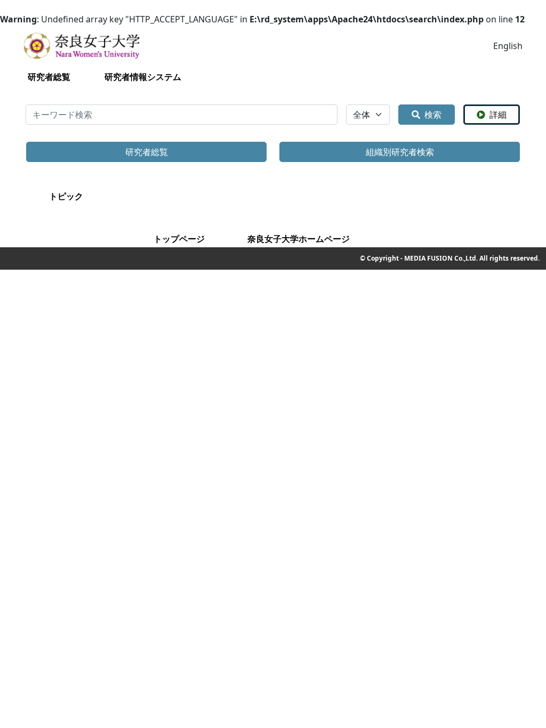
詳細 (498, 114)
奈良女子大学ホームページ (298, 239)
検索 (432, 114)
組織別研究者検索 (400, 152)
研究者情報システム (143, 77)
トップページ (179, 239)
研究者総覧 (49, 77)
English (508, 46)
